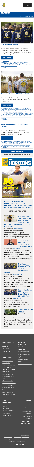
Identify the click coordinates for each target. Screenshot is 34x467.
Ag (4, 113)
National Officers (12, 112)
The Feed (25, 62)
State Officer (20, 62)
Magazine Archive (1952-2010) (15, 203)
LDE (18, 145)
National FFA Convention (6, 407)
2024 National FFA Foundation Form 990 (9, 393)
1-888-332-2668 (27, 416)
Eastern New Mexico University (21, 113)
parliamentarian (5, 64)
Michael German (17, 274)
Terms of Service (8, 437)
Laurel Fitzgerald (18, 228)
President (11, 64)
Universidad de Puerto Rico (21, 117)
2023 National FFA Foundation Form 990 (9, 382)
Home (22, 16)
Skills (20, 146)
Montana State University (17, 114)
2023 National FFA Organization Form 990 (8, 376)
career (5, 145)
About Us (5, 346)
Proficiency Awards (24, 354)
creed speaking (9, 113)
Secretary (21, 64)
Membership (6, 351)
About (14, 201)
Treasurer (7, 66)
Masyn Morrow (16, 298)
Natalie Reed (16, 248)
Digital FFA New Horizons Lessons (17, 207)
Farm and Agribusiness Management (20, 110)
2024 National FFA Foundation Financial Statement (8, 369)
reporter (17, 64)
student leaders (10, 117)
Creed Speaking (28, 109)
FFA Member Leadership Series (7, 414)
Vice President (13, 66)
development (13, 145)
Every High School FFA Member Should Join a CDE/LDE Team (25, 293)
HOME (13, 441)
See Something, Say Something (21, 437)
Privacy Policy (25, 435)
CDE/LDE (17, 142)
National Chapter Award (23, 360)
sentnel (26, 64)
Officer (23, 63)
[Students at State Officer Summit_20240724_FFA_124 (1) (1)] (17, 23)
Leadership (22, 145)
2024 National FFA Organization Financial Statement (8, 363)
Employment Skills (5, 110)
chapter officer (12, 63)
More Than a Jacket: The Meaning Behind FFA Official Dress (25, 243)
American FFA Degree (25, 364)
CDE (8, 145)
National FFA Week (8, 410)
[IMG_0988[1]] (17, 72)
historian (18, 63)
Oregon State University (18, 115)
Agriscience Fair (23, 357)
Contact (17, 439)
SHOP (18, 441)
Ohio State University (6, 115)
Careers (25, 439)
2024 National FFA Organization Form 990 (8, 387)
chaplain (6, 63)
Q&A (12, 146)
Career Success (10, 142)
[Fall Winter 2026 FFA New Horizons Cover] (17, 158)
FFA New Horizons (11, 62)
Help (21, 439)
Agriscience (21, 109)
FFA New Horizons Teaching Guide (18, 205)
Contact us (28, 418)
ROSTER (23, 441)
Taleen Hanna (6, 61)
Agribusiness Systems (12, 109)
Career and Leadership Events (23, 350)
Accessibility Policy (8, 439)
